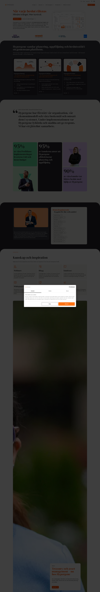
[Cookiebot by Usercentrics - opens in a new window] (70, 287)
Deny (50, 303)
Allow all (66, 303)
